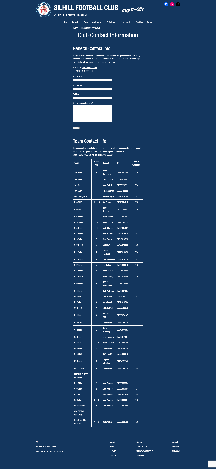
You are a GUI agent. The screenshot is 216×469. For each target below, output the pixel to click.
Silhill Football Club (86, 8)
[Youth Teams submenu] (116, 22)
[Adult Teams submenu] (101, 22)
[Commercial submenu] (130, 22)
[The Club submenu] (79, 22)
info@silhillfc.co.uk (89, 68)
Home (66, 22)
